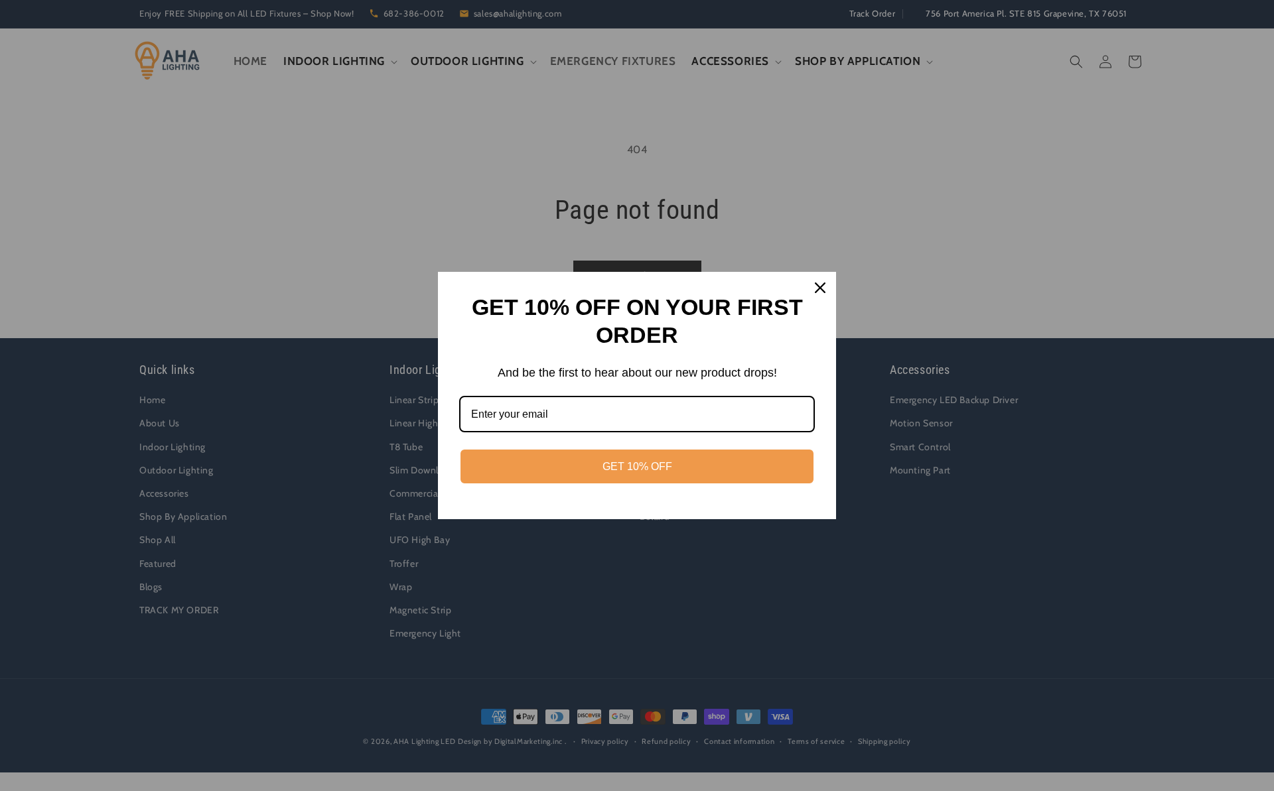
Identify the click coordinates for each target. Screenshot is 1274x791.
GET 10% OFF (637, 466)
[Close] (820, 288)
